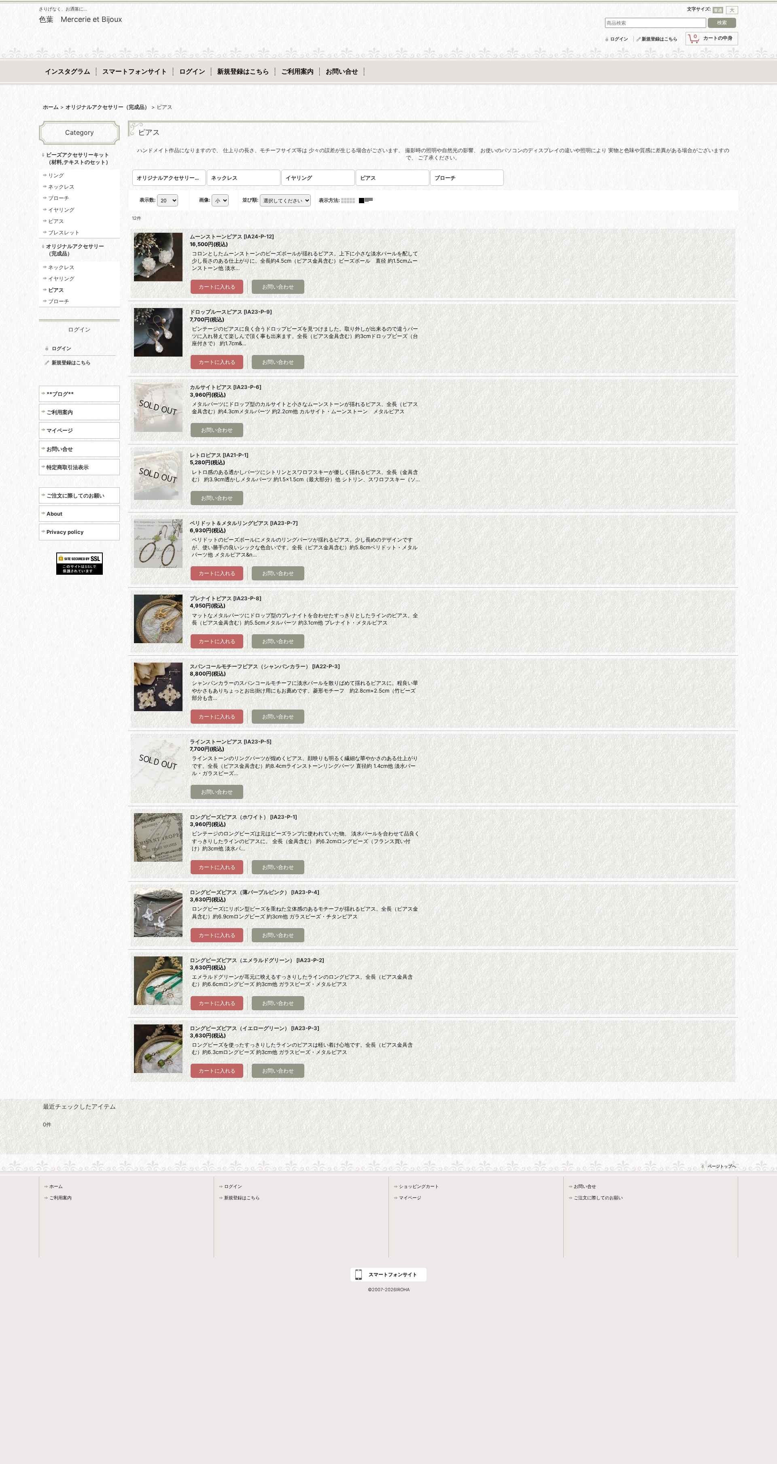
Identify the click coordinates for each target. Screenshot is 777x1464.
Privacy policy (65, 532)
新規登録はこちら (659, 39)
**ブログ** (60, 394)
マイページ (60, 430)
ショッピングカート (419, 1186)
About (54, 513)
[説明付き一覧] (368, 200)
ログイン (619, 39)
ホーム (56, 1186)
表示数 (148, 200)
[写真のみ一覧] (350, 200)
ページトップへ (722, 1166)
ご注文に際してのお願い (75, 495)
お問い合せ (60, 449)
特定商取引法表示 (68, 467)
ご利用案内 (60, 412)
